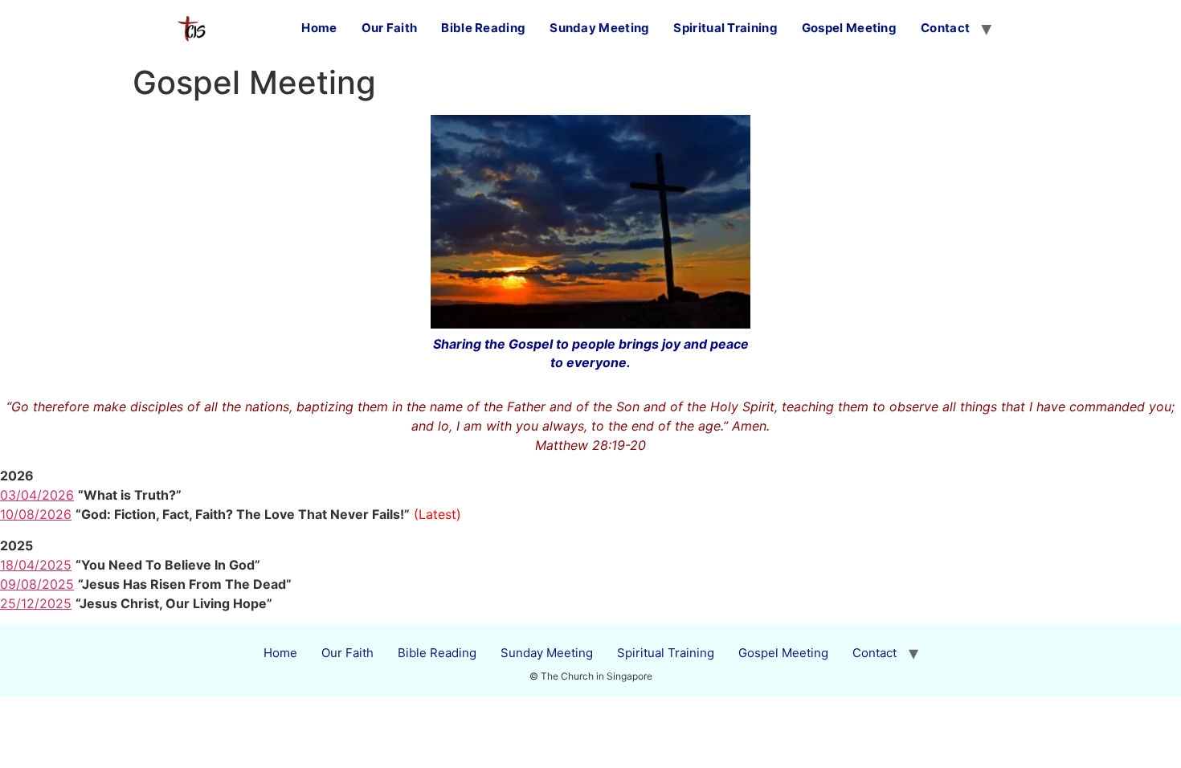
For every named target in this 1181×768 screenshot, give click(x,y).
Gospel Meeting (849, 27)
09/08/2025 (37, 584)
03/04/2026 (37, 495)
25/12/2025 (36, 603)
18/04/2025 (36, 565)
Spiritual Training (725, 27)
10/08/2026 (36, 514)
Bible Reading (483, 27)
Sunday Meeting (599, 27)
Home (319, 27)
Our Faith (390, 27)
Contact (945, 27)
